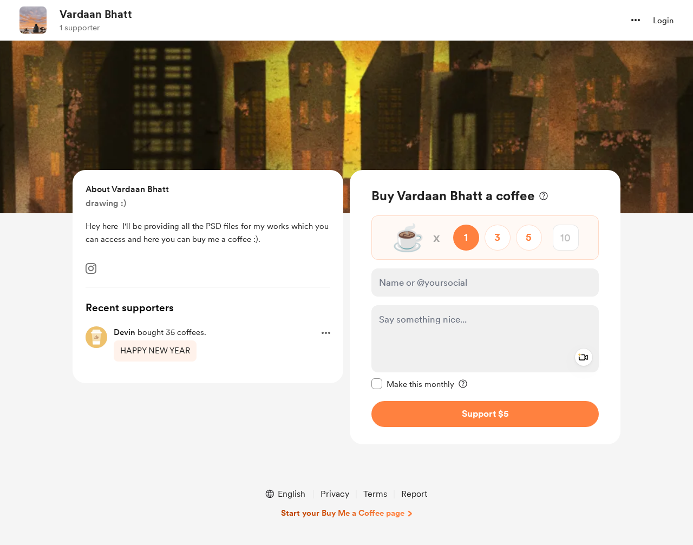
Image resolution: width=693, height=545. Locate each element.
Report (414, 494)
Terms (375, 494)
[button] (635, 20)
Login (663, 20)
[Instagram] (91, 268)
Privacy (335, 494)
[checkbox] (412, 384)
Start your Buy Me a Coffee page (342, 513)
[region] (485, 307)
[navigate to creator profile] (33, 20)
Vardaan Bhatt (96, 14)
